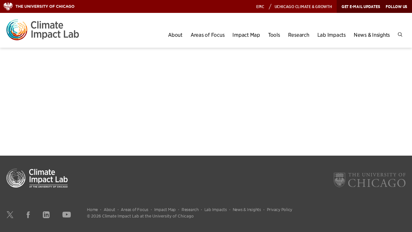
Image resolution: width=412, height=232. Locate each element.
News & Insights (372, 35)
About (175, 35)
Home (92, 209)
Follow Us (396, 6)
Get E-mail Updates (361, 6)
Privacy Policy (280, 209)
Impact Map (246, 35)
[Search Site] (400, 35)
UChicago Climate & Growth (303, 6)
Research (298, 35)
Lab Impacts (331, 35)
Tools (274, 35)
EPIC (260, 6)
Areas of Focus (208, 35)
